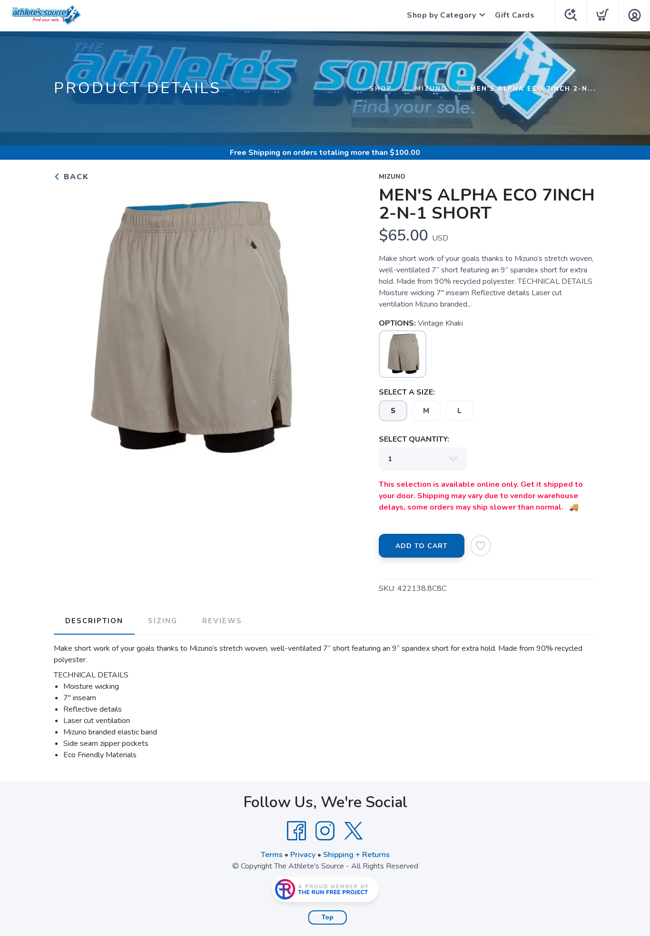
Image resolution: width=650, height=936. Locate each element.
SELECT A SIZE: (407, 392)
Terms (272, 854)
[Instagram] (325, 831)
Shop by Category (441, 15)
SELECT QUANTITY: (414, 439)
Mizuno (431, 89)
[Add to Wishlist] (480, 545)
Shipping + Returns (356, 854)
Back (75, 177)
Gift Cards (514, 15)
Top (328, 917)
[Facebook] (296, 831)
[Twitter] (353, 831)
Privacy (302, 854)
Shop (381, 89)
